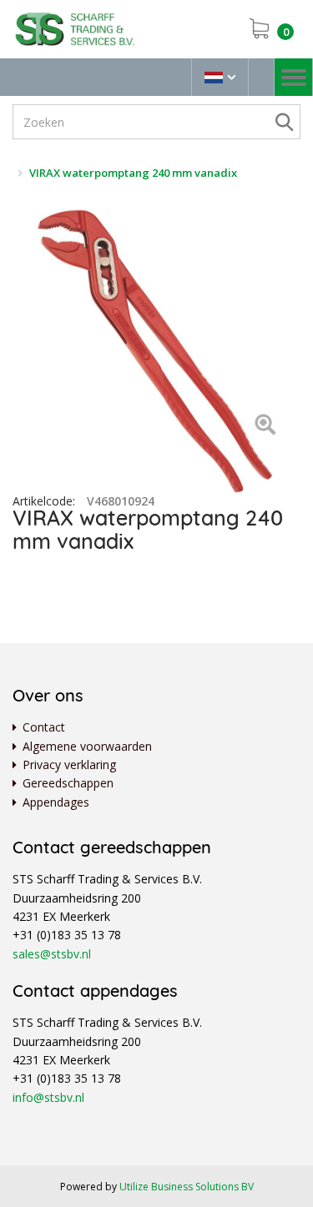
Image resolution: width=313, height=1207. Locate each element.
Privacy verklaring (69, 764)
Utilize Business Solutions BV (186, 1186)
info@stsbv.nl (48, 1097)
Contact (44, 727)
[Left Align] (265, 426)
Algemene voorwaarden (87, 746)
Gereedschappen (68, 783)
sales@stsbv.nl (52, 954)
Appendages (56, 802)
